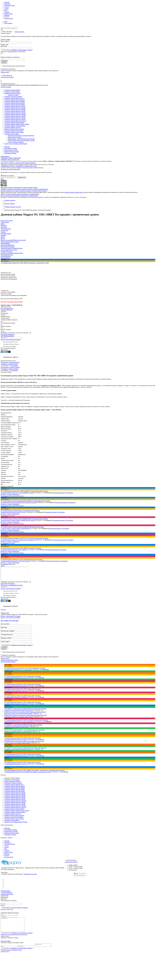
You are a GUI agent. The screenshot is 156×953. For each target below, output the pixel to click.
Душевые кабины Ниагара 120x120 (15, 807)
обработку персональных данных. (21, 50)
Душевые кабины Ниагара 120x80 (14, 802)
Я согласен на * (18, 933)
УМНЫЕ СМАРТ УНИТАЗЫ (10, 159)
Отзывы (6, 12)
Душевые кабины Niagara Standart (14, 812)
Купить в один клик (21, 934)
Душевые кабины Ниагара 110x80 (14, 797)
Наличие (3, 254)
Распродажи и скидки (11, 150)
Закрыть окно (5, 72)
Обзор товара (5, 241)
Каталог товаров (6, 87)
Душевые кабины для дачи (12, 814)
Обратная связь (5, 891)
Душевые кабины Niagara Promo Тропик (16, 810)
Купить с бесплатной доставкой (10, 339)
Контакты (7, 4)
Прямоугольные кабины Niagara (14, 815)
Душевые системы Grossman (13, 783)
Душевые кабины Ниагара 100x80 (14, 794)
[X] (9, 352)
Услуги (6, 7)
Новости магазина (8, 175)
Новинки (7, 146)
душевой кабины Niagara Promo (74, 192)
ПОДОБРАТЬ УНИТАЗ (10, 357)
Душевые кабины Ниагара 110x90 (14, 799)
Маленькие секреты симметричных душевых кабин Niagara (19, 187)
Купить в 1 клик (6, 494)
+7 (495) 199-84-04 (6, 892)
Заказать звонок (19, 31)
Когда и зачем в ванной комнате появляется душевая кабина (19, 195)
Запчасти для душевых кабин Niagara (15, 822)
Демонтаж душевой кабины (9, 364)
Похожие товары (6, 253)
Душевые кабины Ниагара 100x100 (15, 801)
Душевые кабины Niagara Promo (14, 809)
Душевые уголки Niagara (12, 779)
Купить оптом (8, 18)
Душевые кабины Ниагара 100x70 (14, 792)
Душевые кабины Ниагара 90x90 (14, 789)
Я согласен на (18, 50)
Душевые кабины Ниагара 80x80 (14, 791)
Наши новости (5, 156)
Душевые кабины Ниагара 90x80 (14, 788)
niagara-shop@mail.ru (7, 77)
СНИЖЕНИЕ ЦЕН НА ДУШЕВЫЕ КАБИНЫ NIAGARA (19, 166)
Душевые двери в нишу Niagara (14, 818)
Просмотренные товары (8, 661)
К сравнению (15, 494)
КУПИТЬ (11, 336)
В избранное (4, 496)
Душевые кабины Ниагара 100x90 (14, 796)
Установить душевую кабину (10, 369)
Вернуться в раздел (7, 240)
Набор (3, 243)
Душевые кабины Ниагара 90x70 (14, 786)
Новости (7, 15)
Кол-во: (3, 338)
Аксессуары (4, 250)
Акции (6, 8)
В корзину (11, 334)
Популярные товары (10, 148)
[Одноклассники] (4, 352)
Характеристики (6, 248)
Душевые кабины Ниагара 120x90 (14, 804)
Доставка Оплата (9, 5)
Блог (5, 10)
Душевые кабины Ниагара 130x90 (14, 805)
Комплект (4, 245)
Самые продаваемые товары (9, 660)
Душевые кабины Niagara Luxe (13, 784)
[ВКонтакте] (2, 352)
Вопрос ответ (8, 13)
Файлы (3, 256)
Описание (4, 246)
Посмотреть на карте (30, 874)
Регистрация (8, 23)
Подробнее (69, 492)
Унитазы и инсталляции (11, 820)
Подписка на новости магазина (10, 169)
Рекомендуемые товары (11, 151)
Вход (5, 21)
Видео (3, 258)
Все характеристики (7, 308)
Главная (6, 2)
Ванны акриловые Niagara (12, 781)
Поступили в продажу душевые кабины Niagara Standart (18, 163)
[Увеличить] (25, 263)
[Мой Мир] (7, 352)
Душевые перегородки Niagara (13, 817)
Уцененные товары (10, 153)
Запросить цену (17, 950)
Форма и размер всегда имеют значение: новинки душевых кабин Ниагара (24, 190)
